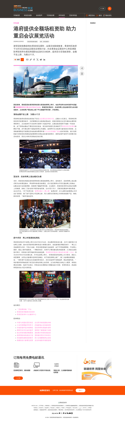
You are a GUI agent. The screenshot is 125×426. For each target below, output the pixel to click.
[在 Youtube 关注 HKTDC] (70, 413)
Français (52, 407)
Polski (62, 407)
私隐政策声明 (43, 409)
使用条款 (36, 409)
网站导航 (61, 409)
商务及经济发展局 (68, 126)
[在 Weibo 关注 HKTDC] (66, 413)
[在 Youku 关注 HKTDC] (72, 413)
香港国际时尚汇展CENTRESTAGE (27, 107)
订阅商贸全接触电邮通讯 (71, 405)
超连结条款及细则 (52, 409)
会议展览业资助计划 (46, 119)
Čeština (35, 407)
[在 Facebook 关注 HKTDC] (59, 413)
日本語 (89, 407)
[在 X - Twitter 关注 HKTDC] (61, 413)
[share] (82, 68)
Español (47, 407)
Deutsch (41, 407)
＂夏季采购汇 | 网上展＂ (42, 191)
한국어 (84, 407)
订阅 (19, 378)
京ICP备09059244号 (69, 409)
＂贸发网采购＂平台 (24, 309)
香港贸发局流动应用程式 (57, 405)
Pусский (75, 407)
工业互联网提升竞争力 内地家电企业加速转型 (34, 325)
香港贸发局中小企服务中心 (26, 314)
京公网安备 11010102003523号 (83, 409)
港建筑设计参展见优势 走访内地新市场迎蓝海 (34, 340)
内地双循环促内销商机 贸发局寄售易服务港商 (34, 328)
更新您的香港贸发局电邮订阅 (86, 405)
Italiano (58, 407)
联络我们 (47, 405)
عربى (80, 407)
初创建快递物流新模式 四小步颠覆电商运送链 (34, 338)
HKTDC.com (35, 405)
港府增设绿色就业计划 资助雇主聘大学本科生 (34, 335)
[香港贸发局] (62, 402)
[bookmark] (82, 73)
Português (68, 407)
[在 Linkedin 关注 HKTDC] (64, 413)
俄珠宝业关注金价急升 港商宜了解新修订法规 (34, 330)
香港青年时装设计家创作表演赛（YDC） (60, 252)
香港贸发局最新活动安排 (26, 312)
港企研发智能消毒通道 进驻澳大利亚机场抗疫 (34, 333)
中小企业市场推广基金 (52, 131)
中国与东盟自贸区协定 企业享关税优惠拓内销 (34, 322)
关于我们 (41, 405)
